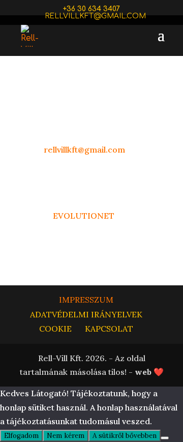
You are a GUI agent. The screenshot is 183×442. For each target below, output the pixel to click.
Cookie (55, 328)
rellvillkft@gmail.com (83, 149)
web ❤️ (149, 372)
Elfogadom (21, 435)
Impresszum (86, 299)
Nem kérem (65, 435)
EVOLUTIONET (84, 216)
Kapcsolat (109, 328)
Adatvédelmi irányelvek (86, 314)
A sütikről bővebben (125, 435)
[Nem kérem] (165, 437)
